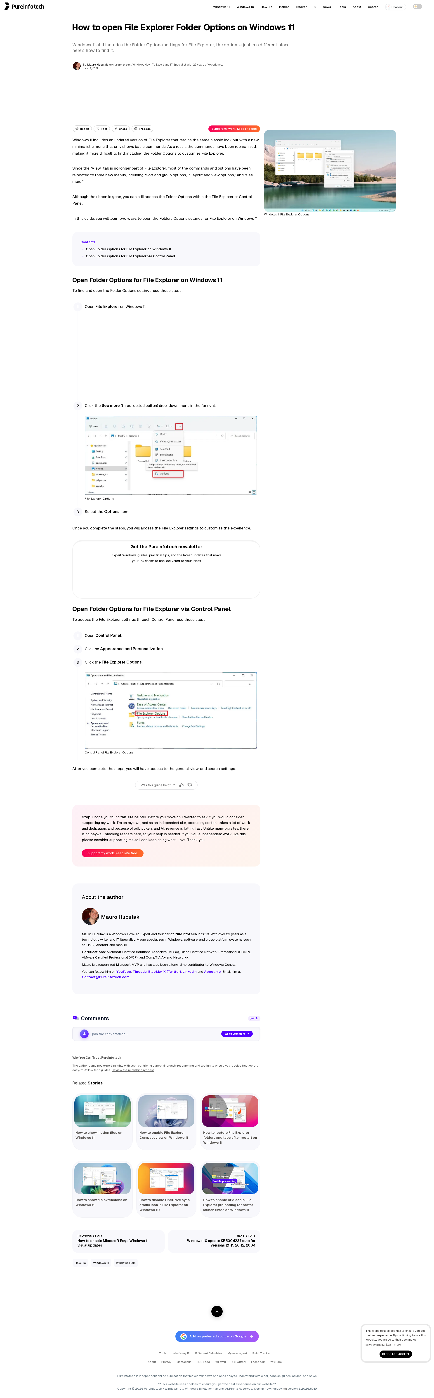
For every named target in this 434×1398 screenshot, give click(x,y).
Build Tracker (261, 1353)
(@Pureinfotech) (120, 64)
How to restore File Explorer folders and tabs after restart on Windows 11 (230, 1137)
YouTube (276, 1362)
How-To (266, 7)
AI (315, 7)
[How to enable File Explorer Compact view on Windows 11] (166, 1111)
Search (373, 7)
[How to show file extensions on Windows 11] (102, 1178)
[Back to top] (217, 1311)
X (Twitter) (238, 1362)
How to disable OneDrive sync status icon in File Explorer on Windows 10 (164, 1205)
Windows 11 (221, 7)
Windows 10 (245, 7)
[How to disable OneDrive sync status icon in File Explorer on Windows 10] (166, 1178)
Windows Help (126, 1263)
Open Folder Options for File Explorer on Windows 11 (128, 249)
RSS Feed (203, 1362)
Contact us (184, 1362)
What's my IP (181, 1353)
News (327, 7)
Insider (284, 7)
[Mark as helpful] (181, 785)
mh (285, 1388)
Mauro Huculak (97, 64)
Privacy (166, 1362)
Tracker (301, 7)
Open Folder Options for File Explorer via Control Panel (130, 256)
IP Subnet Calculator (208, 1353)
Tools (342, 7)
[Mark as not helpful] (190, 785)
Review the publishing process (133, 1070)
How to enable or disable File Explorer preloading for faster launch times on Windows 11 (228, 1205)
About (357, 7)
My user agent (237, 1353)
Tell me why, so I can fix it (166, 795)
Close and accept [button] (396, 1354)
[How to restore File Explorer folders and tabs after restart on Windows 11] (230, 1111)
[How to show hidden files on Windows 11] (102, 1111)
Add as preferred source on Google (217, 1336)
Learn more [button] (393, 1344)
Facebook (258, 1362)
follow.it (220, 1362)
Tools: (163, 1353)
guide (89, 218)
